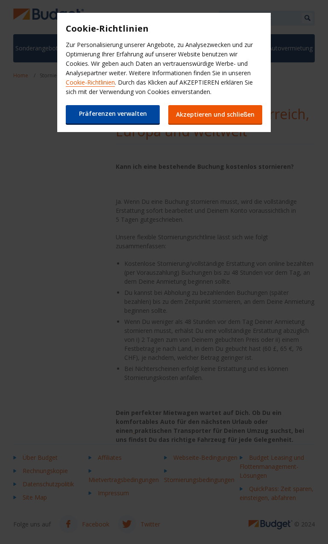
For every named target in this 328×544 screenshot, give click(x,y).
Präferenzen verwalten (113, 113)
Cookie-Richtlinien (90, 82)
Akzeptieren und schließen (215, 114)
